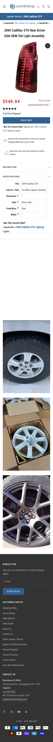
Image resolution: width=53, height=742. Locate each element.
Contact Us (8, 634)
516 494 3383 (9, 691)
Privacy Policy (9, 660)
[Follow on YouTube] (19, 711)
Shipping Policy (10, 608)
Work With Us (9, 618)
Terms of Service (10, 654)
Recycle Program (10, 649)
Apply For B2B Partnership (15, 644)
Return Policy (9, 613)
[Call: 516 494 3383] (38, 6)
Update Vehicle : (24, 16)
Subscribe (13, 591)
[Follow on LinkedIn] (26, 711)
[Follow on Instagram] (11, 711)
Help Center (8, 623)
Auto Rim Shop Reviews (13, 665)
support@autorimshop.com (15, 699)
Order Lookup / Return (13, 639)
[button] (10, 108)
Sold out (26, 120)
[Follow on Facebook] (4, 711)
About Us (7, 629)
